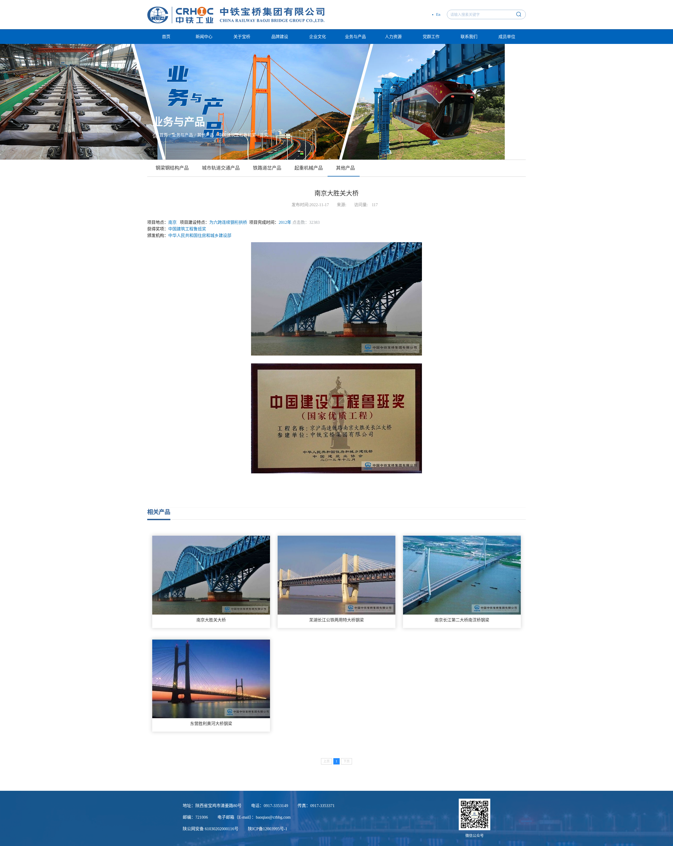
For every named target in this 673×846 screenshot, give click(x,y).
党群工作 (431, 36)
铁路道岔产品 (267, 168)
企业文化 (317, 36)
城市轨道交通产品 (221, 168)
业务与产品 (355, 36)
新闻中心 (204, 36)
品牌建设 (279, 36)
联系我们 (469, 36)
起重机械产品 (308, 168)
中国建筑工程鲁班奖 (237, 135)
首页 (166, 36)
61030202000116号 (221, 829)
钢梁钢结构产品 (172, 168)
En (438, 15)
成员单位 (506, 36)
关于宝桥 (241, 36)
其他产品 (205, 135)
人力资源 (393, 36)
